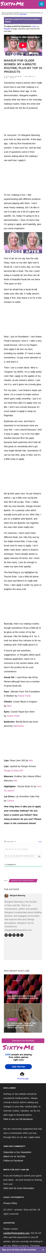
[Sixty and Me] (18, 3)
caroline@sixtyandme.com (16, 1233)
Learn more (22, 14)
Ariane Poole (24, 696)
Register (7, 29)
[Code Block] (24, 856)
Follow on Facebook (13, 1160)
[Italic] (8, 856)
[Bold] (6, 856)
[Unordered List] (19, 856)
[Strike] (14, 856)
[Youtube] (22, 935)
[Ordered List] (16, 856)
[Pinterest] (14, 935)
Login (39, 841)
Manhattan (18, 726)
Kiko (31, 760)
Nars (9, 706)
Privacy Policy (10, 1203)
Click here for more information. (19, 1188)
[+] (33, 856)
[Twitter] (18, 935)
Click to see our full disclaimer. (18, 1119)
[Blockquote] (22, 856)
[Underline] (11, 856)
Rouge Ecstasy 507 (13, 770)
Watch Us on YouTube (14, 1156)
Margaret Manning (14, 76)
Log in (34, 26)
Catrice (10, 800)
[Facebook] (10, 935)
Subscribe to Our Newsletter (23, 1041)
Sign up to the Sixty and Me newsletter (19, 1250)
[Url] (6, 935)
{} (30, 856)
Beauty (13, 77)
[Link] (27, 856)
